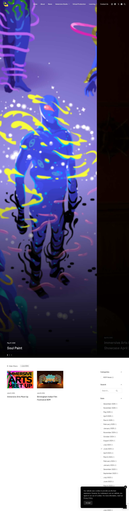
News (50, 4)
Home (35, 4)
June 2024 (25, 366)
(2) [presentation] (112, 377)
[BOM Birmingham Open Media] (5, 4)
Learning (92, 4)
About (43, 4)
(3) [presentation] (113, 481)
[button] (112, 4)
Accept (88, 503)
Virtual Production (79, 4)
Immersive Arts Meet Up (17, 396)
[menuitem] (35, 4)
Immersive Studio (61, 4)
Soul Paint (14, 348)
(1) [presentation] (116, 404)
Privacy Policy (88, 498)
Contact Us (104, 4)
